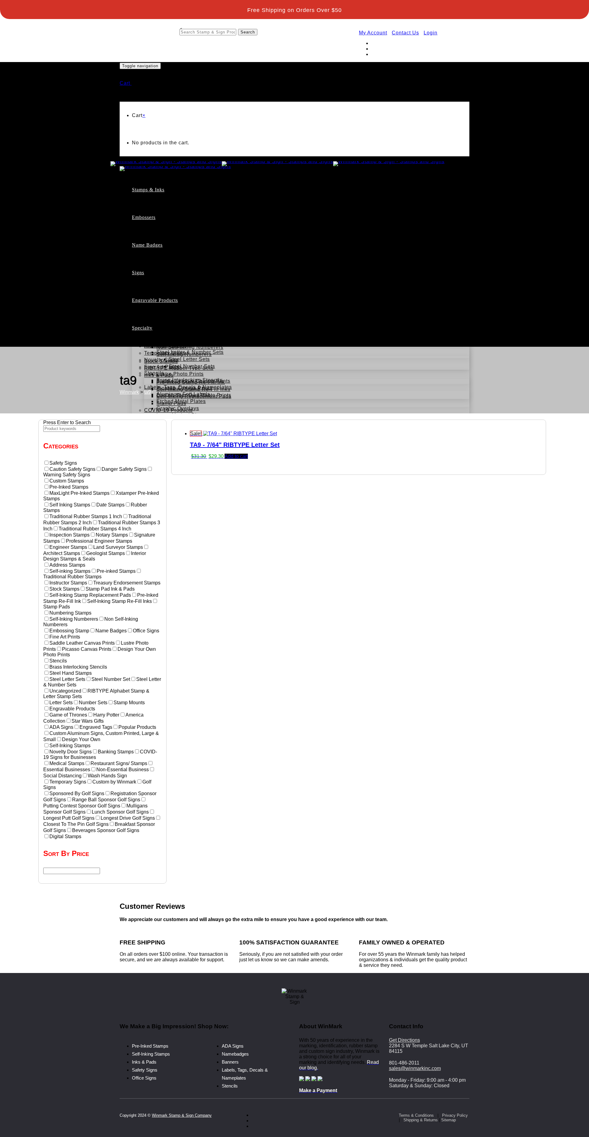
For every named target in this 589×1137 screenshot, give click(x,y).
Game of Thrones (165, 324)
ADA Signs (157, 289)
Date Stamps (172, 241)
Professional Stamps (181, 263)
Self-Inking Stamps (179, 234)
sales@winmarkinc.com (415, 1068)
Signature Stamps (178, 305)
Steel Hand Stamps (168, 345)
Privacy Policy (455, 1115)
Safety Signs (144, 1070)
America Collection (167, 317)
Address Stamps (176, 249)
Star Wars (156, 338)
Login (430, 32)
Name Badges (147, 245)
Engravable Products (155, 300)
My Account (373, 32)
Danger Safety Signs (181, 331)
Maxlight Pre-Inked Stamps (202, 221)
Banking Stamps (176, 312)
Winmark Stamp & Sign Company (182, 1115)
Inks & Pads (144, 1062)
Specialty (142, 327)
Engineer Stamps (190, 276)
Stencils (230, 1085)
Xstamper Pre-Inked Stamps (203, 228)
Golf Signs (157, 304)
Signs (138, 272)
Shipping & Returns (420, 1120)
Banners (230, 1062)
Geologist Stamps (190, 284)
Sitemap (448, 1120)
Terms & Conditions (416, 1115)
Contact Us (405, 32)
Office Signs (159, 311)
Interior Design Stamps (197, 291)
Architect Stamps (189, 270)
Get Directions (404, 1040)
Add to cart (236, 456)
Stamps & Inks (148, 189)
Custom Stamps (163, 206)
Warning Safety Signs (183, 339)
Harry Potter (159, 331)
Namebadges (235, 1054)
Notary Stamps (174, 256)
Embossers (144, 217)
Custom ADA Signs (179, 296)
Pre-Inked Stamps (178, 214)
